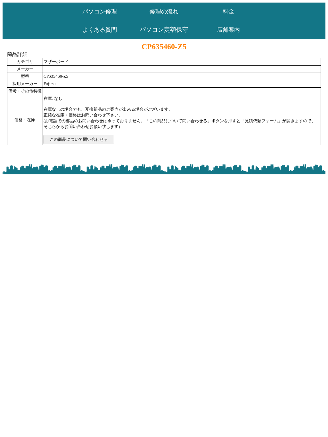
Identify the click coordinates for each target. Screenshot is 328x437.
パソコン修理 (99, 11)
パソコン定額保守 (164, 29)
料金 (228, 11)
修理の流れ (164, 11)
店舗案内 (228, 30)
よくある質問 (99, 30)
